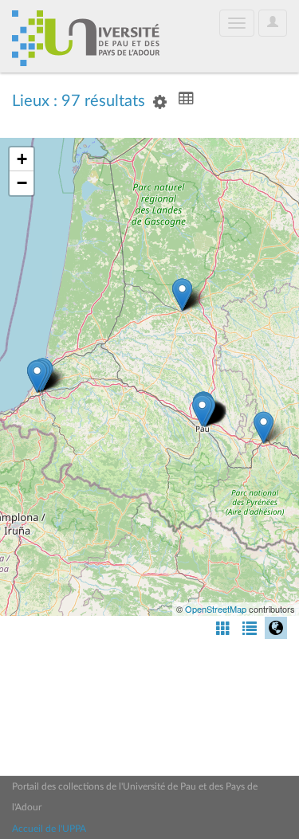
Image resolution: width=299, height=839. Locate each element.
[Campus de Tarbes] (263, 427)
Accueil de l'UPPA (49, 828)
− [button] (22, 183)
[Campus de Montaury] (37, 376)
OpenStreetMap (215, 608)
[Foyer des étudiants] (182, 294)
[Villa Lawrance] (202, 410)
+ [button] (22, 159)
